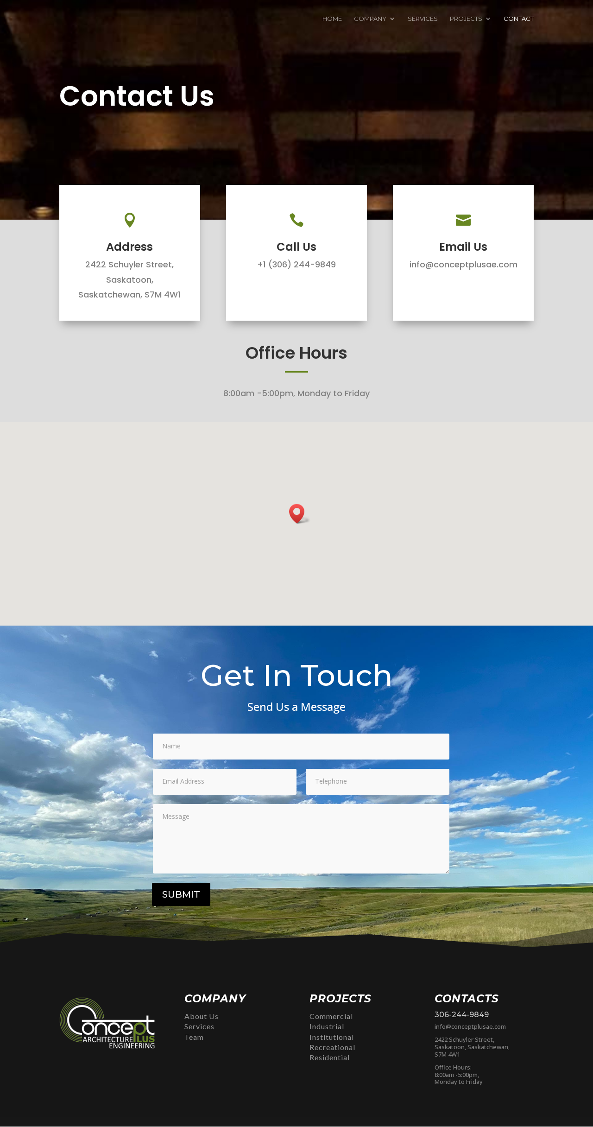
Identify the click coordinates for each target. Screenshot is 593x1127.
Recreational (332, 1047)
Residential (329, 1057)
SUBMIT (181, 894)
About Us (201, 1016)
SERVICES (423, 18)
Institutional (331, 1036)
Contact (519, 18)
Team (194, 1036)
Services (199, 1026)
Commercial (331, 1016)
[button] (299, 514)
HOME (332, 18)
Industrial (326, 1026)
